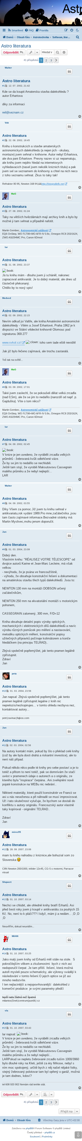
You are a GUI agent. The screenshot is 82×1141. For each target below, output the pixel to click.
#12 (4, 849)
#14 (4, 953)
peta (14, 673)
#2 (3, 140)
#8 (3, 503)
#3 (3, 211)
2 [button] (46, 60)
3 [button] (51, 60)
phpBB (29, 1128)
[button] (56, 60)
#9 (3, 549)
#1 (3, 85)
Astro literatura (16, 45)
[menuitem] (15, 30)
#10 (4, 691)
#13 (4, 899)
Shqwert (6, 882)
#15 (4, 1028)
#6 (3, 387)
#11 (4, 745)
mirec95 (16, 832)
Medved (6, 298)
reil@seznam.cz (13, 112)
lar (6, 247)
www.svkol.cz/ (11, 342)
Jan (4, 532)
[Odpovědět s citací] (69, 71)
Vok (7, 122)
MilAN (15, 936)
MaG (13, 193)
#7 (3, 444)
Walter (8, 67)
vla (6, 1010)
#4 (3, 264)
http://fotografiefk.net (52, 183)
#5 (3, 315)
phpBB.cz (50, 1132)
